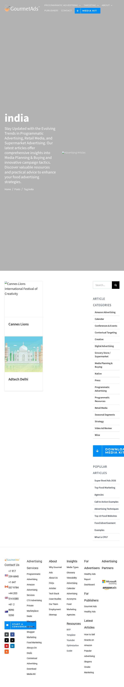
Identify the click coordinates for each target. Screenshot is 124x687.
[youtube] (7, 646)
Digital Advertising (104, 346)
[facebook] (12, 634)
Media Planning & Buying (104, 365)
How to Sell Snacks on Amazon (89, 640)
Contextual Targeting (106, 332)
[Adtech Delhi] (24, 354)
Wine (97, 435)
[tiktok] (7, 640)
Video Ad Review (103, 428)
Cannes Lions (18, 324)
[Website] (7, 634)
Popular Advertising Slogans (89, 656)
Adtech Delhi (18, 379)
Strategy (99, 421)
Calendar (99, 319)
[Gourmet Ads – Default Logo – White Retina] (22, 4)
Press (97, 380)
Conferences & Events (106, 325)
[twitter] (12, 640)
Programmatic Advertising (102, 389)
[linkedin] (12, 646)
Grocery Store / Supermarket (103, 354)
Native (98, 373)
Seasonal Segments (105, 414)
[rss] (7, 652)
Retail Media (101, 408)
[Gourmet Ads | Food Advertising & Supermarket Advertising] (12, 559)
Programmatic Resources (102, 399)
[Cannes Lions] (24, 299)
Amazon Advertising (105, 312)
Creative (99, 339)
